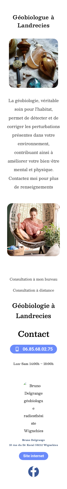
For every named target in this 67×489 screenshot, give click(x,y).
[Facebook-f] (33, 471)
